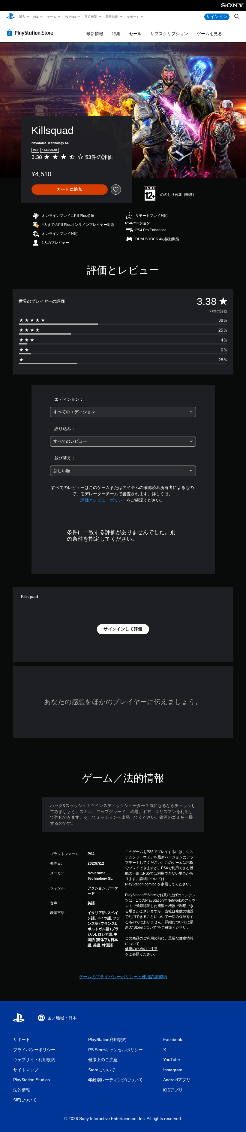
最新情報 (112, 16)
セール (135, 33)
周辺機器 (90, 16)
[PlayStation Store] (31, 33)
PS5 (36, 16)
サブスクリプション (169, 33)
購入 (22, 16)
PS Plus (70, 16)
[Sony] (232, 9)
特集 (116, 33)
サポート (133, 16)
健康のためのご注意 (141, 949)
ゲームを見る (209, 33)
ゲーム (51, 16)
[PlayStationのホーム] (10, 17)
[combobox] (123, 412)
